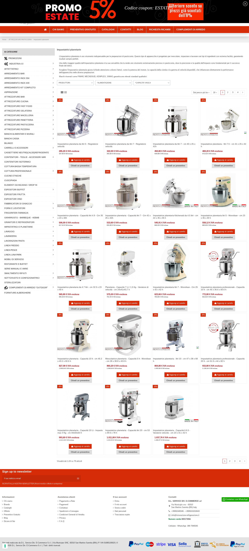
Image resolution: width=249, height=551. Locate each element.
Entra (117, 501)
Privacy (62, 518)
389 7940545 (192, 526)
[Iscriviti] (78, 478)
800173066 (186, 519)
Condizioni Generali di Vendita (71, 515)
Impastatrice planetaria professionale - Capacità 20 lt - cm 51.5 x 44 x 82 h (223, 359)
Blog (6, 518)
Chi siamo (8, 501)
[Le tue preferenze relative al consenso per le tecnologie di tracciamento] (5, 546)
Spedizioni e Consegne (69, 511)
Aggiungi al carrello (82, 160)
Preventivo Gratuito (12, 515)
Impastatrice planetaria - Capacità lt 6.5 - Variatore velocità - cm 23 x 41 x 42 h (171, 431)
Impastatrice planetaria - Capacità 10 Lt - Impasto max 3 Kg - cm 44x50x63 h (80, 431)
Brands (7, 504)
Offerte (7, 511)
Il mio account (121, 504)
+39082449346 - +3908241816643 (185, 511)
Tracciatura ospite (122, 515)
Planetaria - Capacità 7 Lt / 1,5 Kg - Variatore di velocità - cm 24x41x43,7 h (126, 288)
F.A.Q (61, 521)
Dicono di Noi (9, 521)
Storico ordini (120, 508)
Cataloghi (8, 508)
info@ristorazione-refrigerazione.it (185, 515)
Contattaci (63, 508)
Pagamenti (63, 504)
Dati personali (120, 511)
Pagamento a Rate (67, 501)
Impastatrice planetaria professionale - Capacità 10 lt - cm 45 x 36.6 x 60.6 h (223, 288)
